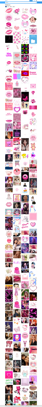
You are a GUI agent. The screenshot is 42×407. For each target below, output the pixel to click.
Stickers (11, 6)
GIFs (8, 6)
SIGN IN (34, 0)
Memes (13, 6)
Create (31, 0)
